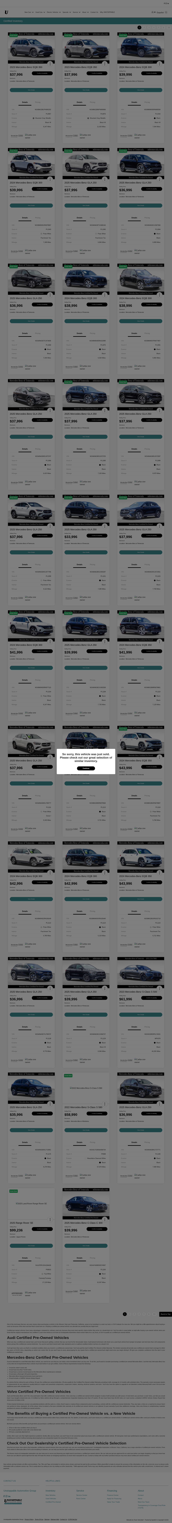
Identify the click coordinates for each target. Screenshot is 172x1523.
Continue (86, 768)
